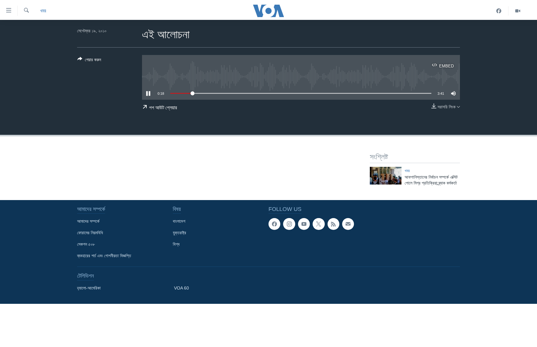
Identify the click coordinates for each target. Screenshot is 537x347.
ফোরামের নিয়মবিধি (90, 232)
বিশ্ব (176, 244)
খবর (43, 10)
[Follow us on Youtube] (304, 224)
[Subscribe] (348, 224)
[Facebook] (498, 11)
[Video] (517, 11)
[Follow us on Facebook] (274, 224)
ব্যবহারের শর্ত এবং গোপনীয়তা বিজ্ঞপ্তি (104, 255)
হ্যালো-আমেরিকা (89, 287)
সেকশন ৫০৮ (86, 244)
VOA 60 (181, 287)
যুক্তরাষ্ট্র (179, 232)
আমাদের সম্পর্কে (88, 221)
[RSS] (333, 224)
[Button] (89, 60)
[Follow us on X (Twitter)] (318, 224)
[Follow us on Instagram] (289, 224)
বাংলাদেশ (179, 221)
